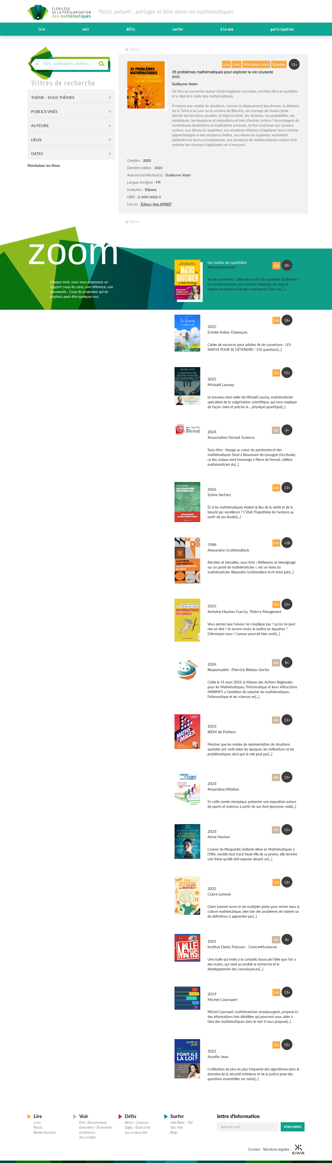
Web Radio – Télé (181, 1122)
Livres (37, 1122)
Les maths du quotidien (227, 262)
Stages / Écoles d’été (137, 1127)
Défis (130, 29)
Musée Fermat (220, 427)
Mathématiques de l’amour (230, 601)
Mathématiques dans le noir (231, 989)
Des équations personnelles (231, 484)
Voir (85, 29)
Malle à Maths (220, 936)
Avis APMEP (162, 204)
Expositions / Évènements (95, 1127)
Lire (41, 29)
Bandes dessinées (45, 1132)
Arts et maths (87, 1137)
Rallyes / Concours (137, 1122)
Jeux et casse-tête (136, 1132)
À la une (226, 29)
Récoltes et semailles (225, 539)
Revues (38, 1127)
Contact (254, 1148)
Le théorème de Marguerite (230, 826)
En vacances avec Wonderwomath (222, 319)
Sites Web (176, 1127)
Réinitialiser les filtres (43, 165)
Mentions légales (276, 1148)
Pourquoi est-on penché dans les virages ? (228, 776)
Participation (282, 29)
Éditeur (146, 204)
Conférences (87, 1132)
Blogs (173, 1132)
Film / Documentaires (93, 1122)
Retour (134, 49)
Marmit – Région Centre (228, 659)
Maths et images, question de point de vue (230, 719)
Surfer (177, 29)
